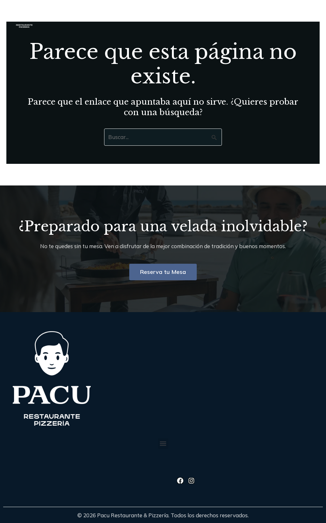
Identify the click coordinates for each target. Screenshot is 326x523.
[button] (249, 14)
